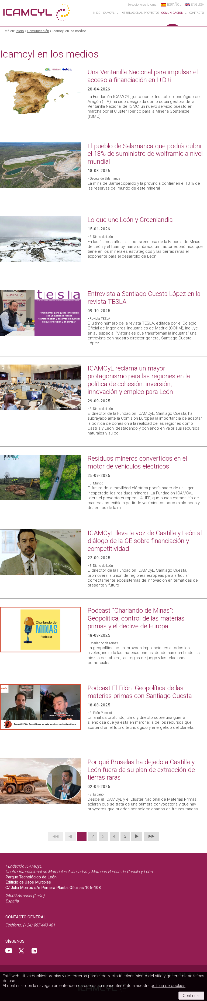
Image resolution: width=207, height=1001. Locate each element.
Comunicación (172, 13)
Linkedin (34, 950)
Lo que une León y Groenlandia (130, 220)
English (197, 4)
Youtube (8, 951)
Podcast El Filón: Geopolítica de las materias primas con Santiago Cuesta (140, 692)
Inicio (96, 13)
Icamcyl (108, 13)
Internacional (132, 13)
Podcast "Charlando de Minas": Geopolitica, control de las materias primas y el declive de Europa (136, 618)
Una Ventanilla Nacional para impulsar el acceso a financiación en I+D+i (143, 76)
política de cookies (168, 985)
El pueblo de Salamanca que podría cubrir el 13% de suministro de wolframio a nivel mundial (145, 154)
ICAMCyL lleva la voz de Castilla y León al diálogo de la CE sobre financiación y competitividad (145, 540)
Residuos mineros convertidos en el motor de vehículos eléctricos (137, 462)
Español (174, 4)
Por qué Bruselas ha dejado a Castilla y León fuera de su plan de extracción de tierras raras (141, 769)
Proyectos (151, 13)
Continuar (191, 995)
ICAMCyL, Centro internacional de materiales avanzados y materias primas (36, 13)
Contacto (196, 13)
